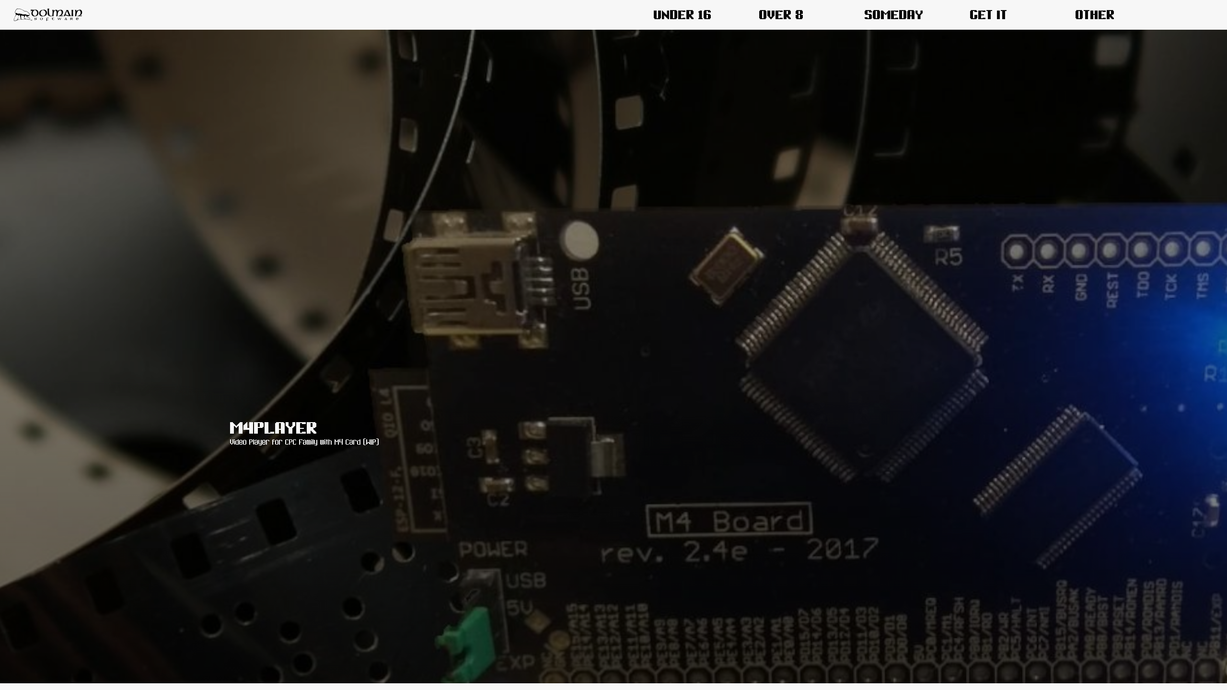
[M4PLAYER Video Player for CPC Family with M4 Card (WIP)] (613, 681)
